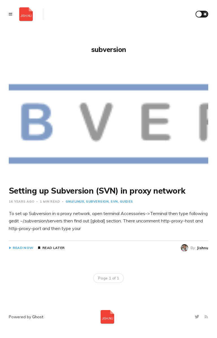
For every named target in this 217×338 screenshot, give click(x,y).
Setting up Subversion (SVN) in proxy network (97, 191)
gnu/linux (75, 201)
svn (114, 201)
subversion (97, 201)
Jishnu (202, 248)
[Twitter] (197, 317)
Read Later (53, 248)
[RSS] (206, 317)
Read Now (23, 248)
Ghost (37, 316)
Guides (126, 201)
